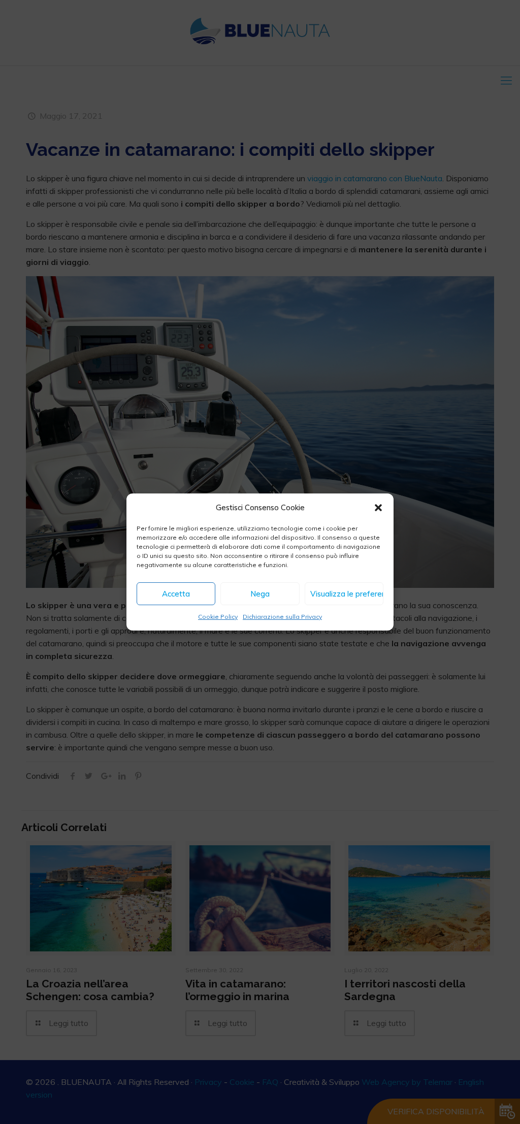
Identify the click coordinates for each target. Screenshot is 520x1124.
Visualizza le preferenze (346, 594)
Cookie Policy (218, 616)
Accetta (176, 594)
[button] (378, 508)
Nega (260, 594)
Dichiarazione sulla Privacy (282, 616)
